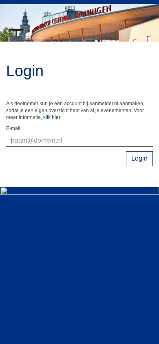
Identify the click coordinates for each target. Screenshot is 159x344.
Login (139, 158)
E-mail (13, 128)
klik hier (51, 117)
